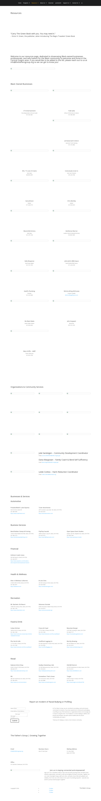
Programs (25, 3)
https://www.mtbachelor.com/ (18, 610)
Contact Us (75, 3)
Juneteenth (58, 3)
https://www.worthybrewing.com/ (75, 647)
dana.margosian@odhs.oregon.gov (50, 462)
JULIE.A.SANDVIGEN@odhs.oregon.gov (51, 455)
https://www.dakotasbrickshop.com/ (19, 670)
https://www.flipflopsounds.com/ (46, 537)
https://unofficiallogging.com (45, 647)
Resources (34, 3)
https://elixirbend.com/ (16, 586)
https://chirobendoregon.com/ (46, 586)
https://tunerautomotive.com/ (46, 513)
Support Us (66, 3)
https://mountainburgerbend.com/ (75, 634)
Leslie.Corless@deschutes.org (49, 474)
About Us (42, 3)
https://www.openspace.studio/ (74, 537)
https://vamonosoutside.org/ (45, 610)
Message (13, 716)
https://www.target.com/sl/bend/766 (75, 682)
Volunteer (50, 3)
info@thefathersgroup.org (22, 62)
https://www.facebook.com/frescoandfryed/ (49, 634)
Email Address (14, 711)
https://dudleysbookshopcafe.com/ (47, 670)
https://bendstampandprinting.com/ (19, 537)
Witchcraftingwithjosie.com (71, 295)
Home (19, 3)
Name (12, 708)
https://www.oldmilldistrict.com (74, 670)
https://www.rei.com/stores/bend (18, 682)
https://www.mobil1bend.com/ (18, 513)
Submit (14, 721)
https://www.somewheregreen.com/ (47, 682)
